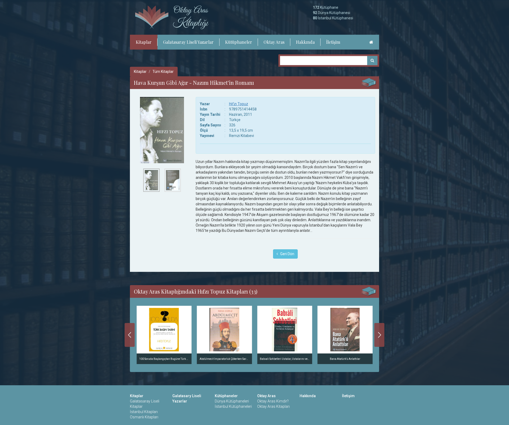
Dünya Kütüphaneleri (232, 401)
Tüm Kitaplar (163, 71)
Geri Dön (286, 254)
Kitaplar (144, 42)
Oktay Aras (274, 42)
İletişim (333, 42)
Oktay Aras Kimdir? (273, 401)
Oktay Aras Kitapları (273, 406)
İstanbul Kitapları (144, 412)
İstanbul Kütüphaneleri (233, 406)
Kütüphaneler (238, 42)
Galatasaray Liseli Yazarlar (188, 42)
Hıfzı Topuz (238, 104)
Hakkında (305, 42)
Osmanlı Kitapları (144, 417)
